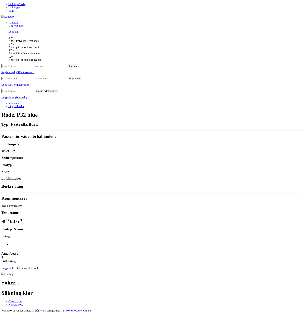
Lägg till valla (16, 106)
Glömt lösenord (25, 72)
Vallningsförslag (17, 4)
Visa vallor (14, 103)
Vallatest (13, 22)
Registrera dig (9, 72)
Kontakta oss (15, 304)
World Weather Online (78, 310)
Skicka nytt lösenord (46, 91)
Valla (11, 10)
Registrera (74, 78)
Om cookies (15, 301)
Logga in (13, 31)
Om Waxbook (16, 25)
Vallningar (14, 7)
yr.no (43, 310)
